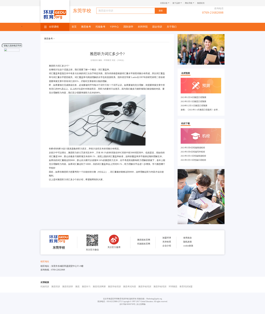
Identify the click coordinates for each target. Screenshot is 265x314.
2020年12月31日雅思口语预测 (194, 105)
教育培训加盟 (186, 286)
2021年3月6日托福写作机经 (193, 152)
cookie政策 (188, 246)
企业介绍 (166, 246)
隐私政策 (187, 242)
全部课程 (54, 26)
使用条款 (187, 238)
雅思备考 (86, 26)
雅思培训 (55, 286)
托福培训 (44, 286)
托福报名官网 (143, 244)
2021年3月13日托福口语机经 (193, 160)
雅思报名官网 (143, 240)
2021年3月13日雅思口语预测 (193, 101)
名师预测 (185, 73)
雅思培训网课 (99, 286)
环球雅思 (173, 286)
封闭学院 (143, 26)
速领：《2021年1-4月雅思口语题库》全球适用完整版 (204, 110)
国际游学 (128, 26)
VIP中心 (114, 26)
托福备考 (100, 26)
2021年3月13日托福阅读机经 (193, 156)
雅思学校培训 (114, 286)
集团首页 (201, 3)
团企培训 (157, 26)
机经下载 (185, 123)
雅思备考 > (49, 38)
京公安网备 (141, 304)
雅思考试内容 (129, 286)
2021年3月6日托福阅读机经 (193, 147)
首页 (74, 26)
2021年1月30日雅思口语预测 (193, 97)
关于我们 (172, 26)
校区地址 (44, 261)
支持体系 (166, 242)
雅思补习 (86, 286)
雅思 (77, 286)
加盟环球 (166, 238)
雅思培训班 (67, 286)
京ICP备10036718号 (127, 304)
